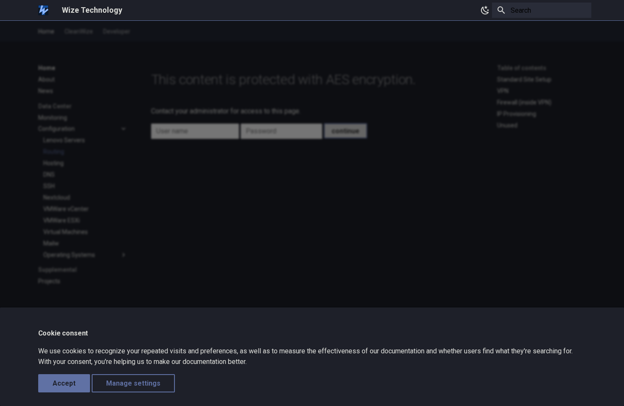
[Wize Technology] (43, 10)
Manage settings (133, 383)
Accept (64, 383)
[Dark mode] (483, 10)
